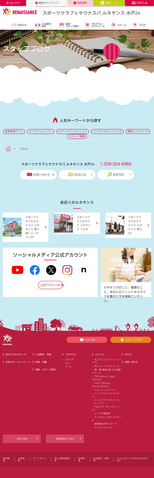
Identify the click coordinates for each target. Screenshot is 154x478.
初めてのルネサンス (16, 354)
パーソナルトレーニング (107, 131)
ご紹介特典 (21, 439)
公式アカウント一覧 (51, 285)
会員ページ (111, 3)
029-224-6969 (117, 163)
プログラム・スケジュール (98, 25)
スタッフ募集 (77, 136)
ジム (67, 363)
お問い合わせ (41, 174)
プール (68, 366)
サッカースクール (103, 427)
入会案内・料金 (47, 25)
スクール (121, 25)
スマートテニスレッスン (72, 131)
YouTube (90, 340)
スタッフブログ (133, 340)
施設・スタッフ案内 (72, 25)
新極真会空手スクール (105, 423)
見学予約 (118, 174)
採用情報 (82, 3)
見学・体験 (41, 362)
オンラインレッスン (41, 131)
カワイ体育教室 (102, 413)
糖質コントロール (137, 131)
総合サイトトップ (48, 3)
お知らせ (22, 25)
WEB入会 (142, 3)
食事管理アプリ (14, 131)
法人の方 (15, 3)
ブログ (142, 25)
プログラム (70, 354)
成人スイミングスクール (106, 366)
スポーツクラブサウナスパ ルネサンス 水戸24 (91, 12)
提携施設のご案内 (65, 439)
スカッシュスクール (104, 390)
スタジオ (69, 359)
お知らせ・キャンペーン (18, 362)
